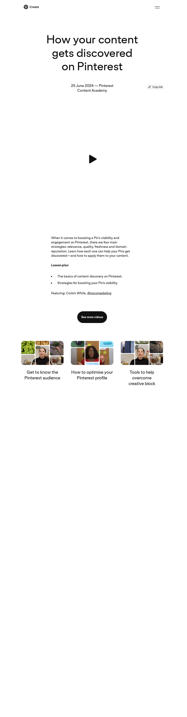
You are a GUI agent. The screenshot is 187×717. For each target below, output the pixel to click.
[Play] (92, 159)
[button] (155, 87)
